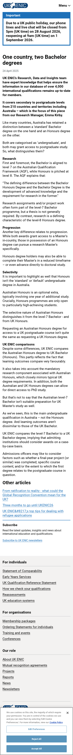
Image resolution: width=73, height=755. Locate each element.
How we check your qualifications (27, 589)
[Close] (67, 713)
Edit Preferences (36, 729)
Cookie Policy (56, 722)
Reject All (36, 739)
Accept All (36, 748)
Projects (8, 671)
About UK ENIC (13, 659)
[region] (36, 731)
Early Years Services (17, 577)
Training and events (16, 633)
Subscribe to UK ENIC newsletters (22, 540)
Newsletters (11, 689)
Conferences (12, 639)
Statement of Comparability (22, 571)
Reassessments (14, 595)
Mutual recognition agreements (25, 665)
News (7, 683)
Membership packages (19, 621)
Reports (8, 677)
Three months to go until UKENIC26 (28, 505)
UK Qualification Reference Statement (29, 583)
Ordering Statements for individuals (28, 627)
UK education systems (19, 601)
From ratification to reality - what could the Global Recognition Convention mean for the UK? (34, 495)
